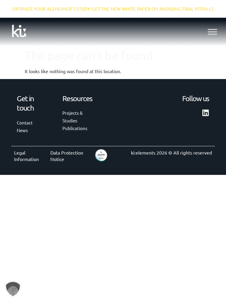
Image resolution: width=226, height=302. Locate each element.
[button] (13, 289)
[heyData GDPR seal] (101, 159)
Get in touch (25, 103)
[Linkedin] (205, 112)
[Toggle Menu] (212, 32)
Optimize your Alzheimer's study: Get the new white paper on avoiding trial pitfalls (113, 9)
